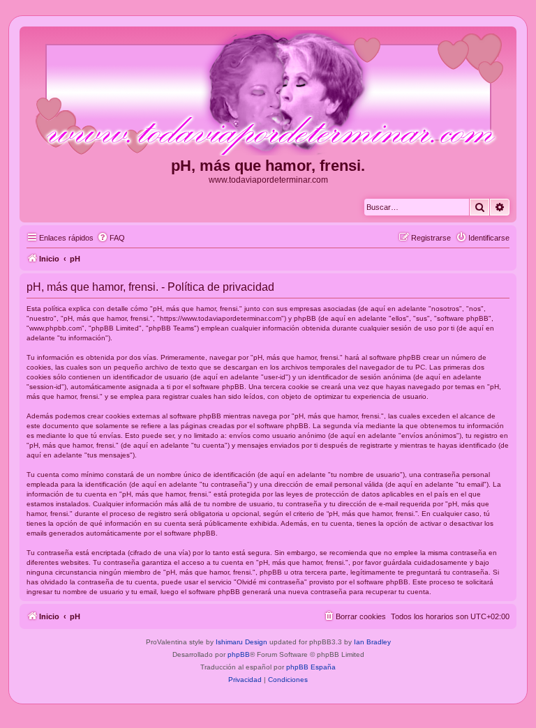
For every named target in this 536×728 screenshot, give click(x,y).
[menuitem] (111, 237)
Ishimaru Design (241, 642)
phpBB (239, 654)
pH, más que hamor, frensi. (268, 165)
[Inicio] (268, 93)
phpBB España (311, 667)
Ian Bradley (372, 642)
